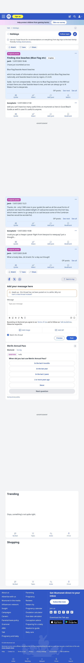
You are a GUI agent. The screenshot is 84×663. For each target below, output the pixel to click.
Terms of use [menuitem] (22, 651)
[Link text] (21, 317)
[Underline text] (12, 317)
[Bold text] (9, 317)
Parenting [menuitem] (30, 592)
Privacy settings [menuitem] (41, 651)
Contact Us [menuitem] (11, 651)
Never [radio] (42, 385)
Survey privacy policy (13, 397)
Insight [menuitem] (5, 608)
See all (74, 90)
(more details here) (8, 648)
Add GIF (61, 330)
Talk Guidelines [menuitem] (64, 651)
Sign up (18, 16)
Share (34, 47)
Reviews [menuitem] (29, 600)
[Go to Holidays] (8, 34)
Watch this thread (16, 335)
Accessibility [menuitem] (53, 651)
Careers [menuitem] (5, 616)
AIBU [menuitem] (4, 628)
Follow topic (64, 34)
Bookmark (68, 116)
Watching (28, 661)
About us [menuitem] (5, 592)
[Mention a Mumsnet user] (71, 317)
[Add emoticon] (74, 317)
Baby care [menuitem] (30, 632)
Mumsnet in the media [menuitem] (11, 600)
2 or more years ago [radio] (42, 380)
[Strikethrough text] (15, 317)
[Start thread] (70, 16)
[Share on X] (14, 279)
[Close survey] (75, 346)
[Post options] (76, 103)
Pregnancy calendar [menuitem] (34, 608)
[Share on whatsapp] (20, 279)
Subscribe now (59, 602)
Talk (8, 28)
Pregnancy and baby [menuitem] (10, 636)
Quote (16, 97)
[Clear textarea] (24, 317)
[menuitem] (51, 612)
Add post (50, 97)
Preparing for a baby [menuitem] (34, 624)
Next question (42, 391)
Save (24, 47)
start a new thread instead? (22, 294)
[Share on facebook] (9, 279)
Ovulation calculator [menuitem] (34, 612)
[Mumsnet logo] (9, 16)
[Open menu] (4, 16)
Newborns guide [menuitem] (32, 628)
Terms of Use (42, 322)
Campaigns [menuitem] (6, 612)
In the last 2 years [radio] (42, 374)
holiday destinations (23, 42)
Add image (26, 330)
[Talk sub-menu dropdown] (75, 28)
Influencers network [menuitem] (10, 604)
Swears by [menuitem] (30, 604)
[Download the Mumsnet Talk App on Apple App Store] (56, 622)
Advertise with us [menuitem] (9, 596)
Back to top (70, 279)
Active (13, 661)
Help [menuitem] (3, 651)
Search (71, 661)
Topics (33, 536)
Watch (13, 47)
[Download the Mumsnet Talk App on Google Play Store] (71, 622)
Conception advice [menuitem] (33, 620)
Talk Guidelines (66, 322)
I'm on (56, 661)
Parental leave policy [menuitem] (10, 620)
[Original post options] (76, 53)
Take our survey (59, 22)
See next (66, 90)
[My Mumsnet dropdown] (80, 16)
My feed (15, 536)
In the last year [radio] (42, 369)
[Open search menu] (74, 16)
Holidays (16, 28)
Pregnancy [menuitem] (30, 596)
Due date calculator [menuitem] (34, 616)
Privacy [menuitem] (31, 651)
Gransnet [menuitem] (6, 624)
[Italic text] (18, 317)
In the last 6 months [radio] (42, 363)
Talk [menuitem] (3, 632)
